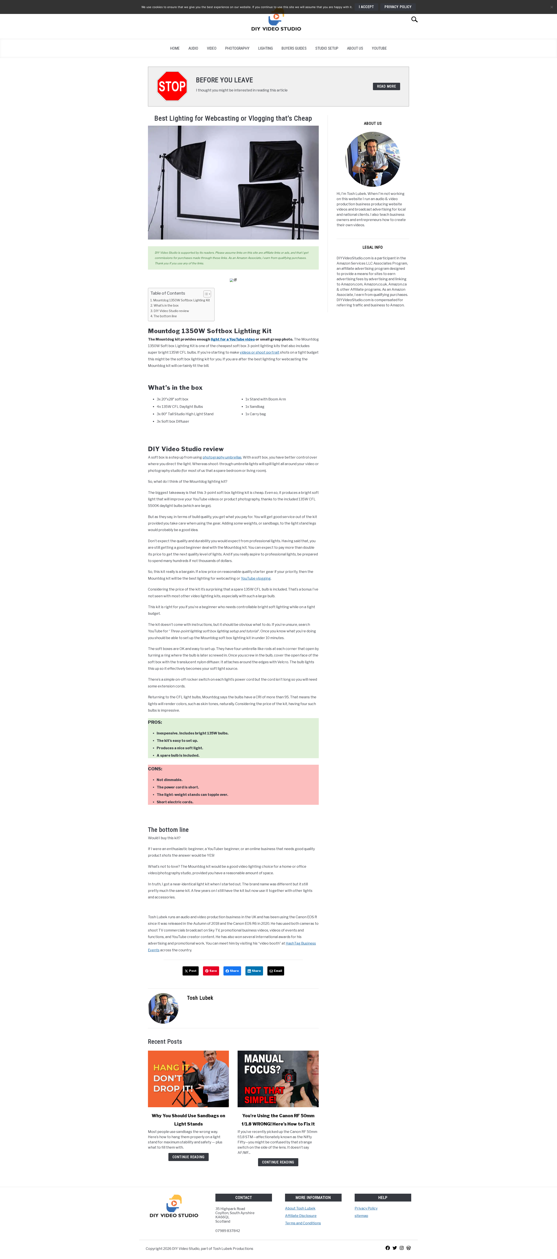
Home (175, 48)
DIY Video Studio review (171, 311)
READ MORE (386, 86)
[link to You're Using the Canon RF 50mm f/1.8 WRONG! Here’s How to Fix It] (278, 1079)
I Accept (366, 7)
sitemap (361, 1216)
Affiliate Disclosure (301, 1216)
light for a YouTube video (233, 339)
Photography (237, 48)
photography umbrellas (222, 457)
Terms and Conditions (303, 1223)
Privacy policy (398, 7)
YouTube (379, 48)
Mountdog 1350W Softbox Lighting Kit (181, 300)
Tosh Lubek (200, 998)
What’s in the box (166, 305)
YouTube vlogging (256, 578)
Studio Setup (326, 48)
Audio (193, 48)
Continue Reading (189, 1157)
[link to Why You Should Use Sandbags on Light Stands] (188, 1079)
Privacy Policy (366, 1208)
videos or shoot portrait (259, 352)
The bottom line (165, 316)
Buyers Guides (294, 48)
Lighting (265, 48)
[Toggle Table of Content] (205, 294)
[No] (551, 7)
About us (355, 48)
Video (211, 48)
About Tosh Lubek (300, 1208)
